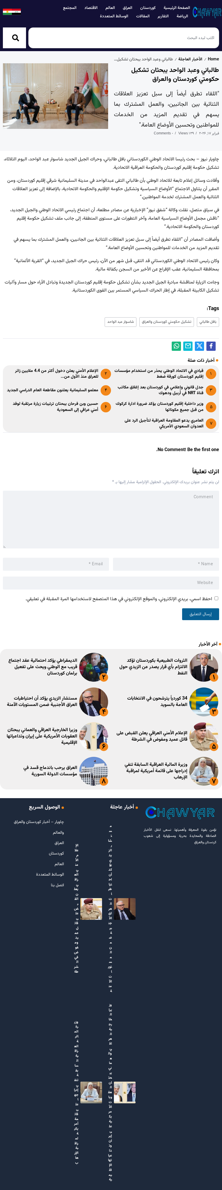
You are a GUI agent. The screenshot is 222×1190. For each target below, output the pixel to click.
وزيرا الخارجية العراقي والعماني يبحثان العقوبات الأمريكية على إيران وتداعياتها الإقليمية (42, 736)
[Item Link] (203, 667)
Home (213, 59)
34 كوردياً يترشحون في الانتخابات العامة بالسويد (157, 702)
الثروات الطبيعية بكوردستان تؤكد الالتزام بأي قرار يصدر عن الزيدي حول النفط (153, 667)
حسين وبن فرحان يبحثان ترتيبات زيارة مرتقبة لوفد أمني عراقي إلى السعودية (55, 407)
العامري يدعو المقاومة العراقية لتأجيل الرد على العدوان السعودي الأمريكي (164, 423)
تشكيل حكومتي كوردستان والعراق (166, 322)
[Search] (14, 37)
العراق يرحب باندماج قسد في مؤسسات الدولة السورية (50, 771)
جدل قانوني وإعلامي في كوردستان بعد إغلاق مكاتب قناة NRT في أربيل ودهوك (161, 390)
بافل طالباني (208, 322)
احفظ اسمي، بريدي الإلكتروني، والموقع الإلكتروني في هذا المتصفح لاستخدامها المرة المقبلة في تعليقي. (118, 599)
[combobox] (123, 37)
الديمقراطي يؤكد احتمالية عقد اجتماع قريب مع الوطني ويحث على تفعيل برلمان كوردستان (42, 667)
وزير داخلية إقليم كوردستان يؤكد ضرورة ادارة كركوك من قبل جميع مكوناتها (160, 407)
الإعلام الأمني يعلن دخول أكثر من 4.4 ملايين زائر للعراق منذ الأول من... (56, 374)
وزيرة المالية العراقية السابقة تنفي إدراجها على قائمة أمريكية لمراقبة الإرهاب (156, 771)
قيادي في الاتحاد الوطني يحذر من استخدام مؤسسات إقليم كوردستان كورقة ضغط (159, 374)
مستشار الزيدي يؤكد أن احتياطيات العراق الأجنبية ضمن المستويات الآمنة (42, 702)
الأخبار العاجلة (190, 59)
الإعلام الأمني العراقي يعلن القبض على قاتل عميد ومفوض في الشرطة (151, 736)
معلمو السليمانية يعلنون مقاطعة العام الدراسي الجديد (52, 390)
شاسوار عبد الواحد (120, 322)
